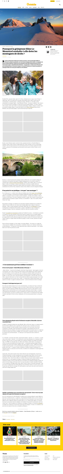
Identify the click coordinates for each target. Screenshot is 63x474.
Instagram (14, 412)
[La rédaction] (48, 53)
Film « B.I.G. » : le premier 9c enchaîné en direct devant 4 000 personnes (53, 439)
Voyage (26, 7)
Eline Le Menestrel (30, 107)
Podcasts (42, 7)
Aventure (19, 7)
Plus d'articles (31, 447)
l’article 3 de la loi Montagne (37, 193)
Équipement (35, 7)
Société (30, 7)
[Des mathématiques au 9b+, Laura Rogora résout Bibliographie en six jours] (10, 431)
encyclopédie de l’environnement (12, 212)
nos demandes (39, 403)
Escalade (8, 419)
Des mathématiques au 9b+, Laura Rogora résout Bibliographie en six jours (9, 439)
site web (5, 412)
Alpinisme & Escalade (9, 46)
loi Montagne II (34, 206)
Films (39, 7)
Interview (13, 419)
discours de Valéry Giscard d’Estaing (16, 182)
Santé (23, 7)
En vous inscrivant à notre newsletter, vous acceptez (31, 465)
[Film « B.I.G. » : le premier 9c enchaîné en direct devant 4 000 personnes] (53, 431)
